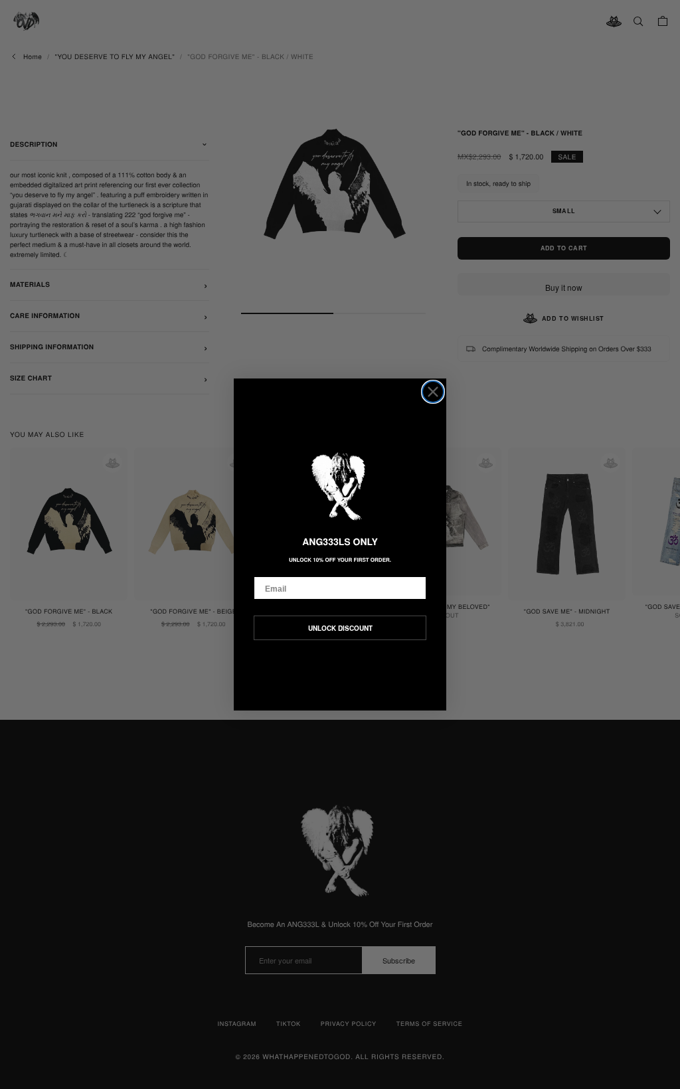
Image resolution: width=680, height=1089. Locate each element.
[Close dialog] (433, 391)
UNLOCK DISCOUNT (340, 628)
